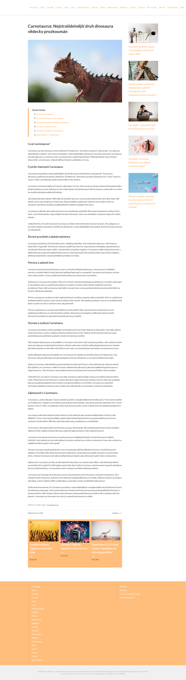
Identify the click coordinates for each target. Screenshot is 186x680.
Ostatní (132, 7)
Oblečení (123, 7)
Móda (102, 7)
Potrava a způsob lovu (46, 126)
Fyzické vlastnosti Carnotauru (49, 118)
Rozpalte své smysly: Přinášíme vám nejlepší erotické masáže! (140, 162)
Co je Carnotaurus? (44, 114)
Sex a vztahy (152, 7)
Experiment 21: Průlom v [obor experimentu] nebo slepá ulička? (105, 548)
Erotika (59, 7)
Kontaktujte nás (53, 505)
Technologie (172, 7)
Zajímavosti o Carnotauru (47, 135)
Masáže (95, 7)
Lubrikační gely (83, 7)
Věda (182, 7)
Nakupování (112, 7)
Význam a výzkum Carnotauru (49, 130)
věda (120, 513)
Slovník (162, 7)
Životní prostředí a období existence (52, 122)
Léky (73, 7)
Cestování (33, 7)
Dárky (42, 7)
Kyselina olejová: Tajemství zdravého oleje (41, 548)
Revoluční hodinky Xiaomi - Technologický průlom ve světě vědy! (142, 50)
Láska (66, 7)
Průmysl (141, 7)
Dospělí (50, 7)
